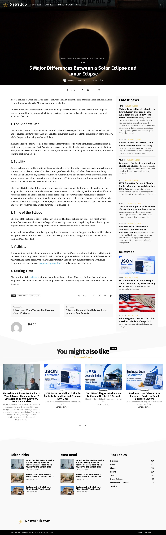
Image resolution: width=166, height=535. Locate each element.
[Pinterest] (93, 90)
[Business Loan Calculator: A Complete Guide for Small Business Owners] (144, 377)
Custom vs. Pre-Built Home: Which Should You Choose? (38, 488)
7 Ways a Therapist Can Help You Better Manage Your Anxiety (87, 311)
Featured (123, 315)
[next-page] (85, 425)
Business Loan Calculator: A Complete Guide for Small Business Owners (133, 229)
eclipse (33, 277)
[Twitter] (87, 90)
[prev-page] (79, 425)
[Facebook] (82, 90)
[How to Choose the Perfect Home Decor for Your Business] (17, 478)
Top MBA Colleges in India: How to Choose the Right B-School (103, 395)
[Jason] (65, 80)
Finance (122, 160)
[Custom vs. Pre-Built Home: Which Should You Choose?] (17, 490)
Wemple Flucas (21, 420)
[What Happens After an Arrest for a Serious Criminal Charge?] (137, 303)
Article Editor (62, 407)
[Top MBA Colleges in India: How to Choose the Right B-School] (103, 377)
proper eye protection (50, 263)
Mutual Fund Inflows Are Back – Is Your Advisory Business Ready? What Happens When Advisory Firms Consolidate (21, 397)
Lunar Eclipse (22, 296)
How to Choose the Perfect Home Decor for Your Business (40, 475)
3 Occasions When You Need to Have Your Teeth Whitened (34, 311)
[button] (160, 5)
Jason (71, 80)
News (63, 58)
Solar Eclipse (34, 296)
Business (122, 140)
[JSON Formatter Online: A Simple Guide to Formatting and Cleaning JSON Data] (137, 265)
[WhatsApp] (98, 90)
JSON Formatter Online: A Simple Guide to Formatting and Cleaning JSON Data (137, 186)
